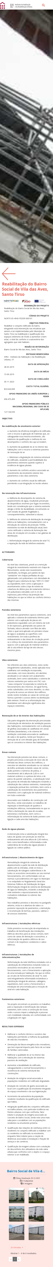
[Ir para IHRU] (19, 5)
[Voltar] (9, 273)
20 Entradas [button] (16, 1247)
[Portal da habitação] (2, 5)
